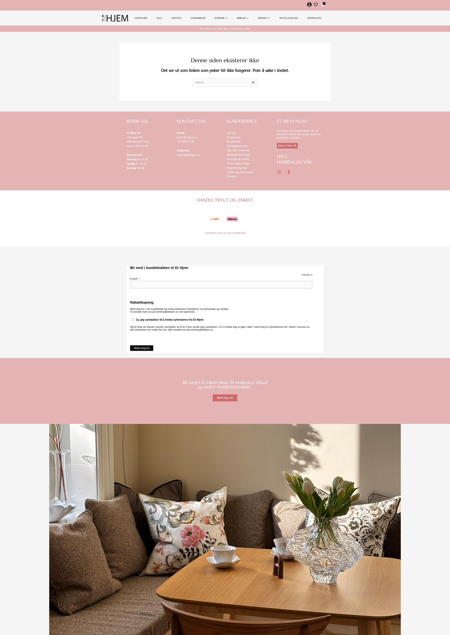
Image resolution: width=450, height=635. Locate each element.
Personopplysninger (238, 163)
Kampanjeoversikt (237, 145)
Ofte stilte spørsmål (238, 150)
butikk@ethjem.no (187, 137)
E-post (134, 278)
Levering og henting (238, 158)
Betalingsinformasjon (239, 154)
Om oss (231, 132)
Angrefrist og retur (237, 167)
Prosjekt (231, 176)
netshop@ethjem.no (188, 154)
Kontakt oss (233, 137)
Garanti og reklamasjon (240, 172)
